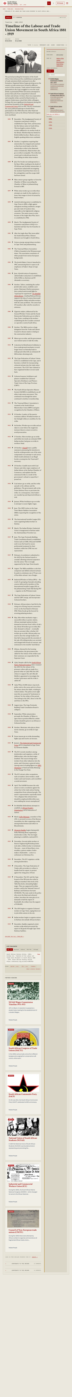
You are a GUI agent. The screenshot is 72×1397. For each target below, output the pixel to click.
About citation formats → (34, 969)
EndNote (33, 966)
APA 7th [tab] (9, 949)
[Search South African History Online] (49, 3)
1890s (50, 122)
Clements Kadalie (20, 830)
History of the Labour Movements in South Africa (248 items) (60, 62)
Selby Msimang (24, 817)
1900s (50, 125)
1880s (50, 118)
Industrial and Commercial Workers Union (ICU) (20, 1185)
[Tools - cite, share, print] (53, 3)
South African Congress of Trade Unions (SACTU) (23, 1049)
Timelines (10, 9)
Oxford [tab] (23, 949)
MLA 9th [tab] (29, 949)
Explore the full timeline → (14, 936)
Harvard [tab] (16, 949)
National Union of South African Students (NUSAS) (23, 1139)
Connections (61, 45)
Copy (38, 954)
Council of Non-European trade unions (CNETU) (23, 1231)
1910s (50, 128)
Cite (32, 45)
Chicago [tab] (36, 949)
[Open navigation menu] (67, 3)
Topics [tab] (50, 71)
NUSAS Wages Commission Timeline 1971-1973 (21, 1003)
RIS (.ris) (25, 966)
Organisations (19, 9)
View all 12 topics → (53, 114)
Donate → (35, 1257)
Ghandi (24, 448)
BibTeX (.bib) (15, 966)
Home (4, 9)
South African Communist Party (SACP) (23, 1095)
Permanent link (44, 45)
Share (53, 45)
